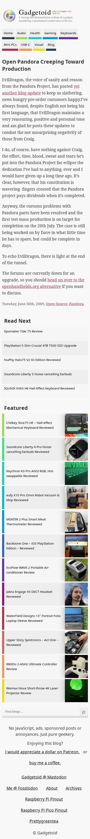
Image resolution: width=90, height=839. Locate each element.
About (52, 788)
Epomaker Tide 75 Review (23, 331)
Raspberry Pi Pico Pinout (44, 810)
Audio (21, 33)
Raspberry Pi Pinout (44, 799)
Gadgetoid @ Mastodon (44, 777)
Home (8, 33)
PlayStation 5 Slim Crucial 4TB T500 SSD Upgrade (40, 345)
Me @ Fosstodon (22, 788)
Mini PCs (10, 44)
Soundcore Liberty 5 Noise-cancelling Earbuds (38, 374)
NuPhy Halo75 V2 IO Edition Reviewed (32, 360)
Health (35, 33)
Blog (51, 44)
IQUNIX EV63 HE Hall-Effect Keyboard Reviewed (39, 388)
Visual (39, 44)
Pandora (76, 303)
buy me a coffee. (45, 763)
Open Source (56, 303)
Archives (74, 788)
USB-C (25, 44)
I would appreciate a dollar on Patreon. (42, 752)
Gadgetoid (35, 12)
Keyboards (68, 33)
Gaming (50, 33)
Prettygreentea (44, 821)
